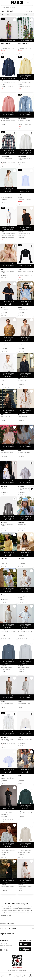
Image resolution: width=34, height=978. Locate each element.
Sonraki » (21, 898)
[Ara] (2, 2)
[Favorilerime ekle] (14, 19)
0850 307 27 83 (4, 943)
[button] (17, 923)
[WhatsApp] (27, 2)
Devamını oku (6, 915)
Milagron (14, 970)
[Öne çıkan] (25, 14)
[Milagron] (17, 2)
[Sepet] (31, 2)
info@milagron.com (6, 945)
